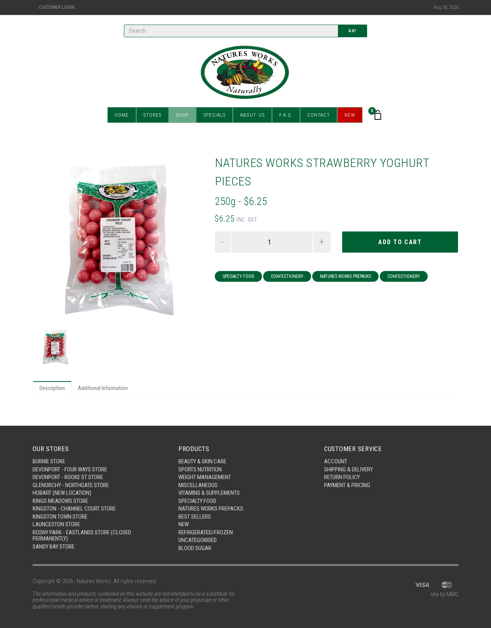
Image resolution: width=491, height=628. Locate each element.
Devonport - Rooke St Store (68, 477)
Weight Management (204, 477)
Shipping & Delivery (348, 469)
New (349, 115)
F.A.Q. (286, 115)
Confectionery (287, 276)
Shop (182, 115)
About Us (252, 115)
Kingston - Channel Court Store (74, 508)
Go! (352, 30)
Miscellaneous (197, 485)
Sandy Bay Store (53, 546)
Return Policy (342, 477)
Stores (152, 115)
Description (52, 388)
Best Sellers (194, 516)
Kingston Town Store (60, 516)
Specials (214, 115)
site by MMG (444, 594)
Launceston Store (56, 524)
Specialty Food (238, 276)
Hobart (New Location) (62, 492)
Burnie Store (49, 461)
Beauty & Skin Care (202, 461)
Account (335, 461)
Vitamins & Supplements (209, 492)
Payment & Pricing (347, 485)
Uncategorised (197, 540)
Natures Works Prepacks (345, 276)
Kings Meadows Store (60, 500)
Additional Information (103, 388)
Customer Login (56, 7)
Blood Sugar (194, 548)
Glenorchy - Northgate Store (71, 485)
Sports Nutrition (200, 469)
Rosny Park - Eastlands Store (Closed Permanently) (82, 535)
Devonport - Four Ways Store (70, 469)
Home (122, 115)
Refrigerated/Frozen (205, 532)
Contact (318, 115)
